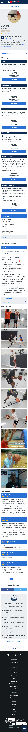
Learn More (8, 38)
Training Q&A (14, 667)
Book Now (14, 79)
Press (14, 709)
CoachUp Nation (14, 662)
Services (5, 237)
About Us (14, 704)
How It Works (14, 681)
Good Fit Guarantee (14, 683)
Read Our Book (14, 695)
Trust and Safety (14, 686)
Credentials (6, 216)
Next (20, 579)
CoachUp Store (14, 697)
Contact (14, 714)
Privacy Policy (9, 727)
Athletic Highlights (7, 298)
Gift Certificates (14, 670)
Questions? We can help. (14, 641)
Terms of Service (18, 727)
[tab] (14, 216)
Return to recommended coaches (10, 6)
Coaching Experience (8, 247)
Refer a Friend (14, 672)
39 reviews (11, 34)
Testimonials (14, 688)
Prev (8, 579)
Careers (14, 711)
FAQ (14, 679)
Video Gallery (14, 665)
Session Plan (6, 302)
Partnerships (14, 706)
